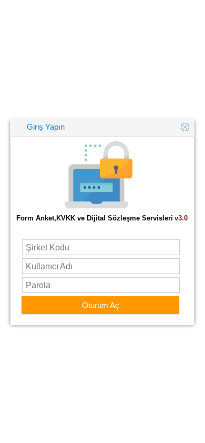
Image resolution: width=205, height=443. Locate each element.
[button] (100, 305)
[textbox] (101, 247)
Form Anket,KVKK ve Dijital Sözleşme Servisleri (94, 218)
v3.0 (181, 218)
